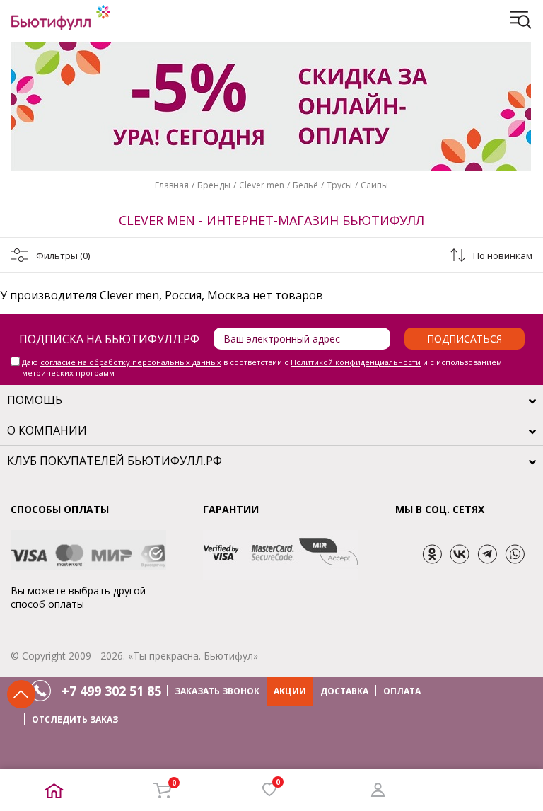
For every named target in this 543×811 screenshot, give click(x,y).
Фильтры (63, 255)
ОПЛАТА (402, 691)
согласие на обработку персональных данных (130, 362)
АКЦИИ (290, 691)
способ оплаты (47, 604)
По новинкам (502, 255)
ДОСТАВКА (344, 691)
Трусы (339, 185)
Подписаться (464, 338)
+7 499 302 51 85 (111, 690)
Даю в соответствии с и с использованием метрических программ (262, 367)
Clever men (261, 185)
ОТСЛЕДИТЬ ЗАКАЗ (75, 719)
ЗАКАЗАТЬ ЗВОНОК (217, 691)
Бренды (213, 185)
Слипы (374, 185)
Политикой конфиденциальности (356, 362)
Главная (172, 185)
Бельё (305, 185)
